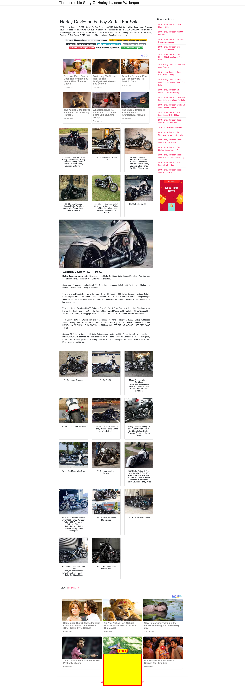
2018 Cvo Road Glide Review (170, 127)
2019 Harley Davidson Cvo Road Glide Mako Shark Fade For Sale (171, 98)
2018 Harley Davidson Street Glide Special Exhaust (169, 141)
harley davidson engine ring (109, 44)
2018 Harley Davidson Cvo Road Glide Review (171, 65)
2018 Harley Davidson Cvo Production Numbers (169, 48)
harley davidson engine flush (107, 48)
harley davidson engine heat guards (81, 44)
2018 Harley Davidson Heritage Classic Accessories (170, 40)
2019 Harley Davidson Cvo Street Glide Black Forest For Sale (170, 57)
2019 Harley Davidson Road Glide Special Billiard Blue (169, 113)
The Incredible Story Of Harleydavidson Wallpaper (99, 2)
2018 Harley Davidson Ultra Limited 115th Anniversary (169, 91)
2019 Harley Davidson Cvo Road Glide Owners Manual (171, 106)
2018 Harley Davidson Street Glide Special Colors (169, 171)
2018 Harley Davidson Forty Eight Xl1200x (169, 25)
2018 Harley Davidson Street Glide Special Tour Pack (169, 121)
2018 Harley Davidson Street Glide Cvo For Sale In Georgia (170, 133)
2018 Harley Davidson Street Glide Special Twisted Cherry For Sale (171, 82)
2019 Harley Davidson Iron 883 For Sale (170, 33)
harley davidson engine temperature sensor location (86, 40)
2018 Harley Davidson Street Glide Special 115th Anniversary (171, 156)
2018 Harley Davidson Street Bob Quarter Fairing (169, 73)
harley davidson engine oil (132, 48)
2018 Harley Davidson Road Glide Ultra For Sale (169, 163)
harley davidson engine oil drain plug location (128, 40)
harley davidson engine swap (133, 44)
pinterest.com (73, 587)
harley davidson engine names (82, 48)
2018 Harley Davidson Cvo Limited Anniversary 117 (169, 148)
